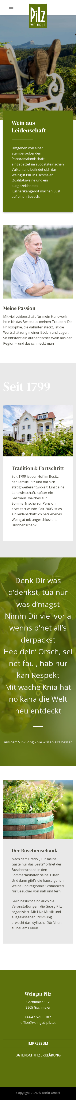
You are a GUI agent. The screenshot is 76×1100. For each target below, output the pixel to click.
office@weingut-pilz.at (38, 1022)
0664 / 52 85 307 (38, 1017)
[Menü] (11, 7)
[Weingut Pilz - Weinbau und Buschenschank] (38, 16)
